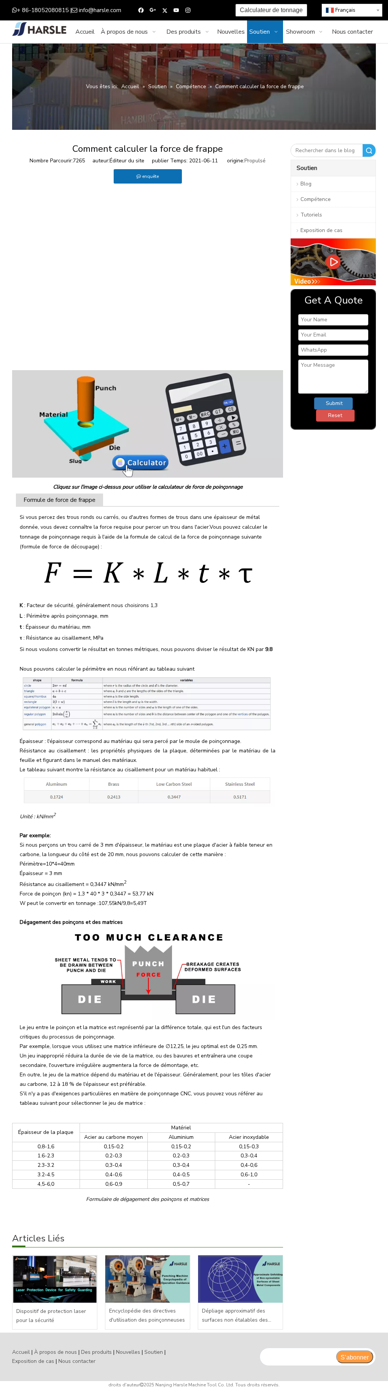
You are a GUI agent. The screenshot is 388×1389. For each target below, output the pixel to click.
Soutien (153, 1352)
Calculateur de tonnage (271, 10)
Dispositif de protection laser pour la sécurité (51, 1316)
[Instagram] (188, 10)
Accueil (21, 1352)
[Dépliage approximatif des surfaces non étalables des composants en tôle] (240, 1279)
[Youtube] (176, 10)
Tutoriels (311, 214)
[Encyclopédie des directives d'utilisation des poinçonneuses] (147, 1279)
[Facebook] (141, 10)
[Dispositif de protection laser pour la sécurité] (55, 1279)
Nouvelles (128, 1352)
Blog (305, 183)
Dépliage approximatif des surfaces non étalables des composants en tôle (235, 1316)
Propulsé (255, 160)
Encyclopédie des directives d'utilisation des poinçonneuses (147, 1315)
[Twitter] (164, 10)
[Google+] (153, 10)
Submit (334, 403)
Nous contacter (76, 1361)
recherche (369, 150)
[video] (333, 261)
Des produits (96, 1352)
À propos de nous (55, 1352)
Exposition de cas (321, 230)
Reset (335, 415)
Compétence (315, 199)
